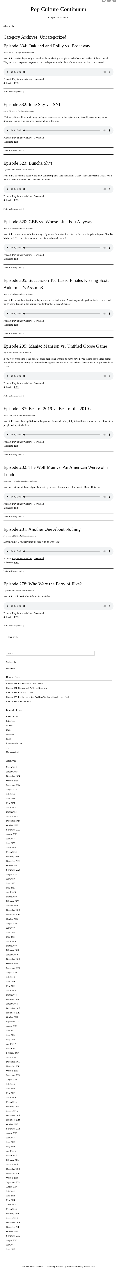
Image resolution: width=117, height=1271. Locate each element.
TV (7, 747)
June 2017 (10, 1035)
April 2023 (11, 847)
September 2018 (13, 968)
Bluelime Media (89, 1266)
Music (8, 729)
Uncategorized (16, 91)
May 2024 (10, 802)
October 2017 (12, 1017)
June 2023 (10, 843)
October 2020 (12, 865)
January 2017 (12, 1057)
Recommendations (14, 743)
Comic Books (12, 716)
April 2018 (11, 990)
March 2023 (11, 852)
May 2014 (10, 1200)
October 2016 (12, 1070)
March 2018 (11, 994)
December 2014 (13, 1168)
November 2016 (13, 1066)
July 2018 (10, 976)
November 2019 (13, 914)
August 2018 (11, 972)
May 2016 (10, 1093)
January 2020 (12, 905)
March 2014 (11, 1209)
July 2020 (10, 878)
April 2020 (11, 892)
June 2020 (10, 883)
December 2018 (13, 959)
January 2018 (12, 1003)
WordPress (60, 1266)
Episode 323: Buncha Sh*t (28, 163)
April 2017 (11, 1043)
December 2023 (13, 820)
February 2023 (12, 856)
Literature (10, 720)
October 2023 (12, 825)
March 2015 (11, 1155)
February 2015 (12, 1159)
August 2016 (11, 1079)
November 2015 (13, 1119)
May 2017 (10, 1039)
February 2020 (12, 901)
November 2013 (13, 1226)
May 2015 (10, 1146)
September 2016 (13, 1075)
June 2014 (10, 1195)
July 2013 (10, 1244)
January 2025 (12, 771)
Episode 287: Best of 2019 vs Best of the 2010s (47, 408)
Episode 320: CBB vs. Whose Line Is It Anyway (48, 221)
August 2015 (11, 1133)
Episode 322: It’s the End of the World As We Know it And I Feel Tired (37, 696)
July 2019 (10, 927)
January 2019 (12, 954)
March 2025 (11, 767)
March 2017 (11, 1048)
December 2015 (13, 1115)
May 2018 (10, 985)
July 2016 (10, 1084)
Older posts (11, 636)
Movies (9, 725)
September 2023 (13, 829)
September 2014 (13, 1182)
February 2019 (12, 950)
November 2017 (13, 1012)
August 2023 (11, 834)
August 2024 (11, 789)
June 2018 (10, 981)
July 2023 (10, 838)
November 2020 (13, 860)
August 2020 (11, 874)
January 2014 (12, 1217)
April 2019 (11, 941)
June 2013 (10, 1249)
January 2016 (12, 1110)
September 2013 (13, 1235)
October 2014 (12, 1177)
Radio (8, 738)
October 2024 (12, 780)
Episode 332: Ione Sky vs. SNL (33, 104)
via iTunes (10, 668)
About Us (8, 26)
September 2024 (13, 785)
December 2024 (13, 776)
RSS (16, 83)
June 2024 (10, 798)
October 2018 (12, 963)
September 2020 (13, 869)
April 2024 (11, 807)
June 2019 (10, 932)
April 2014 (11, 1204)
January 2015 (12, 1164)
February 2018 (12, 999)
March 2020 (11, 896)
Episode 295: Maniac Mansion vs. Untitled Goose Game (55, 345)
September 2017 (13, 1021)
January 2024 (12, 816)
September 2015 (13, 1128)
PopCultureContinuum (26, 52)
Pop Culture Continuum (58, 9)
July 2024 (10, 794)
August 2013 (11, 1240)
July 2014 (10, 1191)
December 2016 (13, 1061)
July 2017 (10, 1030)
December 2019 (13, 910)
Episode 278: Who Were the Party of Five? (43, 583)
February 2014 (12, 1213)
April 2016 (11, 1097)
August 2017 (11, 1026)
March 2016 (11, 1101)
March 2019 (11, 945)
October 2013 (12, 1231)
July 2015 (10, 1137)
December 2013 (13, 1222)
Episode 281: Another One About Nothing (42, 529)
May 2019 (10, 936)
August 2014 (11, 1186)
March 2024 (11, 811)
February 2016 (12, 1106)
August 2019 (11, 923)
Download (39, 78)
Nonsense (10, 734)
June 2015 (10, 1142)
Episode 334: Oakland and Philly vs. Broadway (47, 45)
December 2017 (13, 1008)
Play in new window (22, 78)
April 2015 (11, 1151)
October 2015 (12, 1124)
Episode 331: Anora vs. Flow (19, 701)
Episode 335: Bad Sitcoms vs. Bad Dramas (24, 683)
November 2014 (13, 1173)
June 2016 (10, 1088)
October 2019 (12, 918)
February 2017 (12, 1052)
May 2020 (10, 887)
